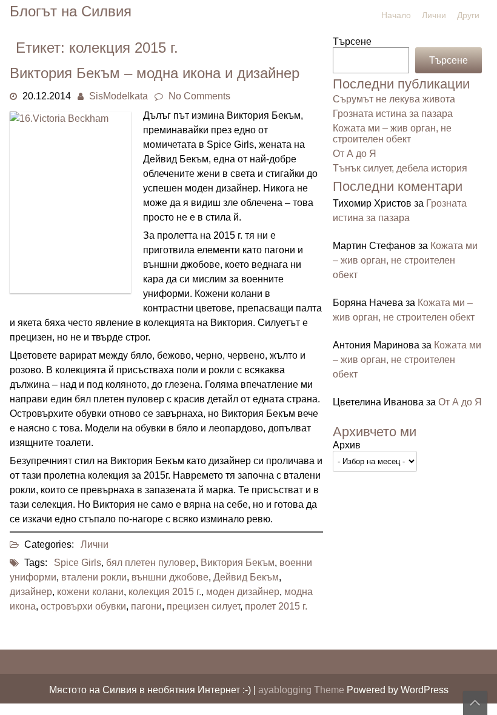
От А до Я (354, 153)
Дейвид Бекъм (246, 577)
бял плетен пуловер (151, 562)
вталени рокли (94, 577)
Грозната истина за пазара (393, 113)
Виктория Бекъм (238, 562)
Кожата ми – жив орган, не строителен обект (392, 133)
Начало (396, 15)
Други (468, 15)
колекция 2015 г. (164, 592)
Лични (434, 15)
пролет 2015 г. (276, 606)
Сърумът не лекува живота (394, 99)
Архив (347, 445)
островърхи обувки (83, 606)
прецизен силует (203, 606)
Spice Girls (77, 562)
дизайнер (31, 592)
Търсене (352, 41)
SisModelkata (118, 96)
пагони (146, 606)
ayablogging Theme (302, 690)
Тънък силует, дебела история (400, 168)
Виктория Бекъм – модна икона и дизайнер (154, 73)
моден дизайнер (242, 592)
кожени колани (90, 592)
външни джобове (170, 577)
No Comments (199, 96)
